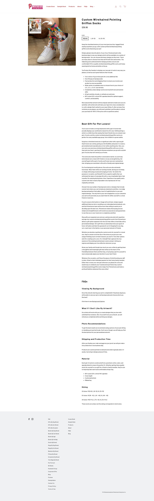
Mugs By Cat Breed (53, 448)
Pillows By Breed (52, 454)
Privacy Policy (52, 486)
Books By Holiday (53, 439)
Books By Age (52, 436)
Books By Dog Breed (53, 430)
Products (72, 6)
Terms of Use (51, 489)
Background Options (98, 301)
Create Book (50, 6)
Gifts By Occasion (53, 428)
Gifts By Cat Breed (53, 425)
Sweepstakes (52, 480)
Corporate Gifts (52, 471)
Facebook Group (52, 468)
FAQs (85, 6)
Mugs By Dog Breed (53, 445)
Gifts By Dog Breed (53, 422)
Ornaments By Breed (53, 457)
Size (83, 35)
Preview (50, 477)
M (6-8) (85, 38)
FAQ (49, 419)
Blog (91, 6)
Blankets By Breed (53, 451)
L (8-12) (93, 38)
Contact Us (51, 483)
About (79, 6)
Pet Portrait (51, 463)
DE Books (50, 465)
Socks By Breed (52, 442)
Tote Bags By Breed (53, 460)
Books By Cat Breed (53, 433)
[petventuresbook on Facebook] (29, 419)
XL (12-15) (102, 38)
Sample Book (61, 6)
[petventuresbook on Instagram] (32, 419)
